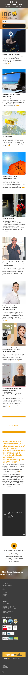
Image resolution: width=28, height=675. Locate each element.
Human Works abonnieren (8, 586)
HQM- (3, 588)
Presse (20, 4)
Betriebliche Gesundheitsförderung (10, 608)
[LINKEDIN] (13, 2)
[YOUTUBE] (17, 2)
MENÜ (6, 26)
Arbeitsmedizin (5, 603)
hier (9, 658)
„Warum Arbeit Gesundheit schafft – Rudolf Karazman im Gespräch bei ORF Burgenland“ (13, 264)
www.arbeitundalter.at (10, 555)
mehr (9, 63)
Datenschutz (18, 6)
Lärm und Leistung (8, 218)
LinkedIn (4, 596)
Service (14, 4)
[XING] (15, 2)
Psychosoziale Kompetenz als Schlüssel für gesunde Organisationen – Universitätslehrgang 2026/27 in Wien (12, 392)
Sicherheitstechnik (6, 607)
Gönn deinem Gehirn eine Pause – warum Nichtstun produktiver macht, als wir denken (12, 349)
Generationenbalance (7, 610)
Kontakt (8, 4)
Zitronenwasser (7, 136)
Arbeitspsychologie (6, 605)
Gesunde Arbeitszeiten (7, 611)
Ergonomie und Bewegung (8, 606)
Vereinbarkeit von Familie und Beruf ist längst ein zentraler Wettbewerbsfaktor (13, 307)
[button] (3, 672)
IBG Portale (5, 612)
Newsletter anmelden (7, 585)
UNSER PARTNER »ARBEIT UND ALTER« (14, 550)
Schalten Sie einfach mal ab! (11, 54)
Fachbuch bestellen (9, 588)
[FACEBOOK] (11, 2)
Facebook (4, 594)
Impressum (9, 6)
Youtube (4, 595)
